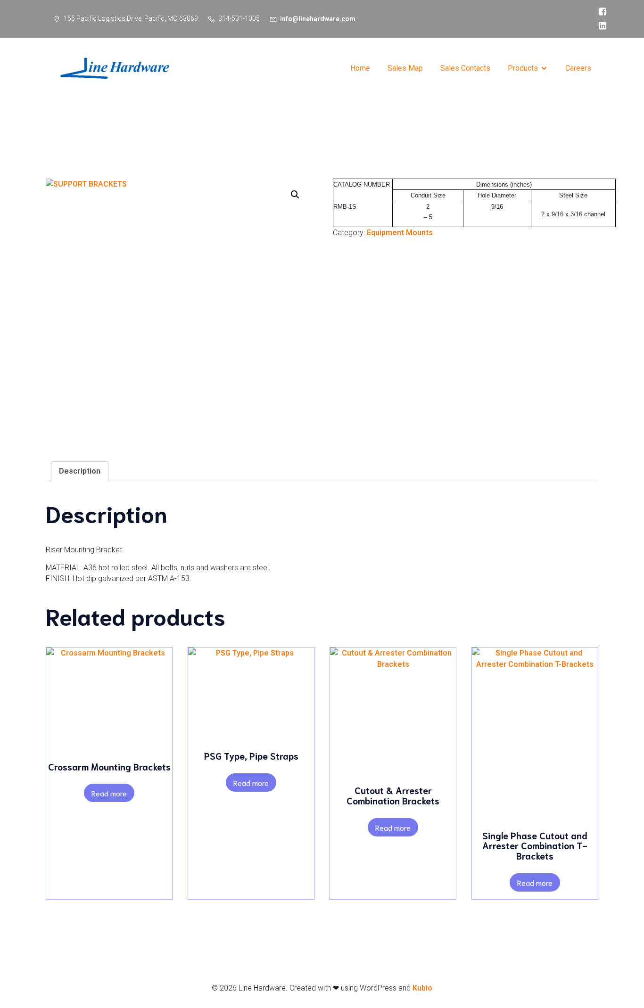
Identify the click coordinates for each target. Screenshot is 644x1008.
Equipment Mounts (400, 232)
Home (360, 68)
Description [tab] (79, 471)
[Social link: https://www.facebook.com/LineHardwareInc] (600, 12)
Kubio (422, 987)
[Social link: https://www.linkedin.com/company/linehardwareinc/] (600, 26)
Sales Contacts (465, 68)
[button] (295, 194)
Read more (109, 793)
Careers (578, 68)
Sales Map (405, 68)
